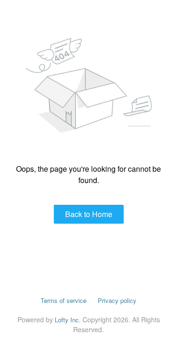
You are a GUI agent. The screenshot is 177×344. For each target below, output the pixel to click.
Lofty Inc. (68, 319)
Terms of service (63, 300)
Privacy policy (117, 300)
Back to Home (88, 214)
